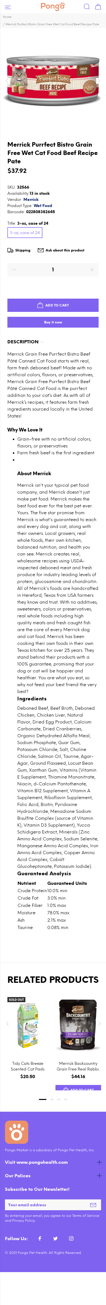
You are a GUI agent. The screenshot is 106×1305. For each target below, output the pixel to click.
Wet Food (43, 205)
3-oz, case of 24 (25, 232)
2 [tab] (51, 1099)
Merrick (31, 199)
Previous (7, 1023)
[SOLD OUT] (28, 1025)
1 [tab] (42, 1099)
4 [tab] (65, 1099)
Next (99, 1023)
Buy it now (53, 322)
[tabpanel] (27, 1037)
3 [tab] (58, 1099)
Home (7, 17)
